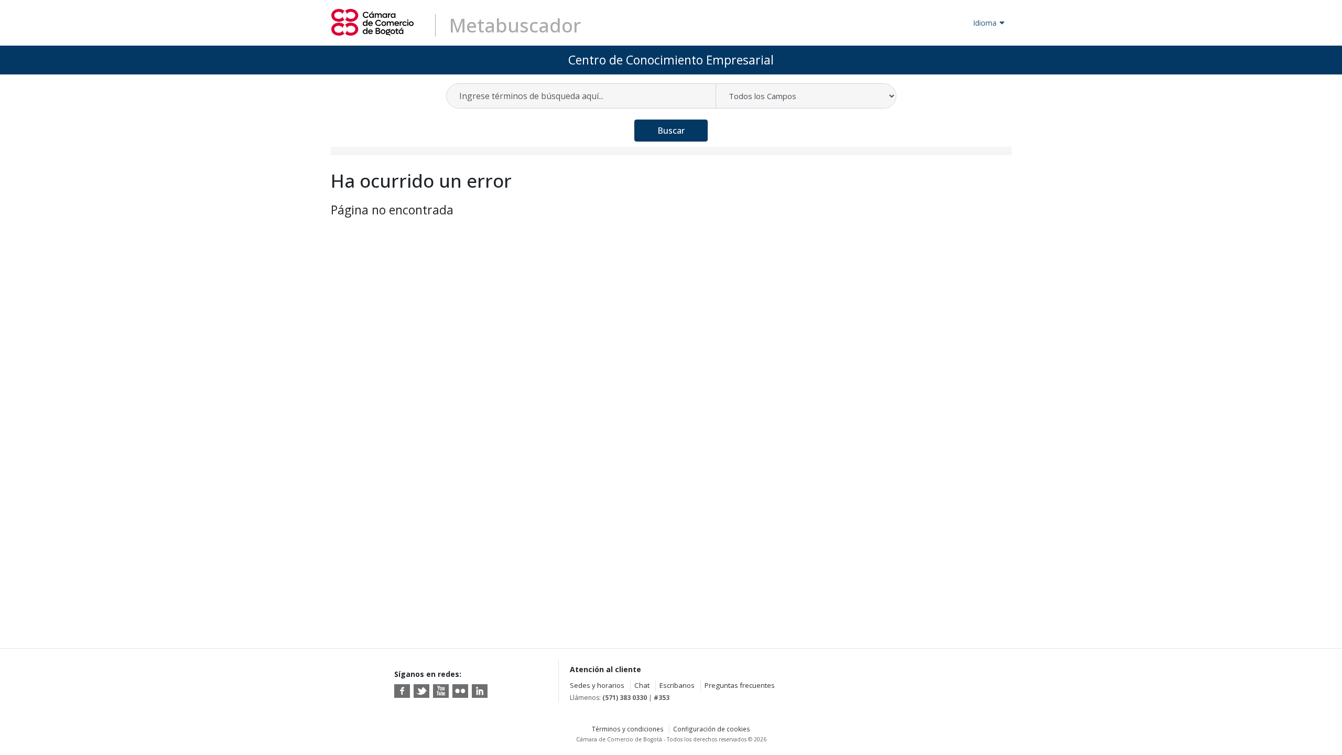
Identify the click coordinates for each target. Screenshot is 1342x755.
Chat (642, 685)
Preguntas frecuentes (740, 685)
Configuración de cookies (711, 729)
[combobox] (582, 96)
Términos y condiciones (628, 729)
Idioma (985, 23)
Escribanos (677, 685)
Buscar (671, 130)
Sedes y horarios (597, 685)
